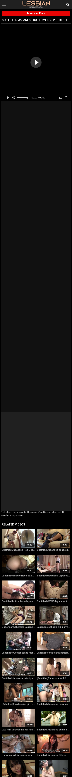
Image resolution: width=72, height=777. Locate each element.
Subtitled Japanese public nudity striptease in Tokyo (53, 729)
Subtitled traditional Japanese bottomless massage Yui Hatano (53, 575)
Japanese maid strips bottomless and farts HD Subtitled (18, 575)
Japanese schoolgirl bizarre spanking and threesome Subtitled (53, 627)
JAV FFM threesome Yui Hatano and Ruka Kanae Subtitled (18, 729)
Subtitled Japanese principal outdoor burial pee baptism (18, 678)
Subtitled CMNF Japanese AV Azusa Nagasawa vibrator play (53, 601)
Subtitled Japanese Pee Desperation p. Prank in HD (18, 549)
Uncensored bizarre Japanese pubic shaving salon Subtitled (18, 627)
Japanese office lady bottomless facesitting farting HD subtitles (53, 652)
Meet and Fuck (36, 13)
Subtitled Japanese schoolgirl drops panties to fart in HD (53, 549)
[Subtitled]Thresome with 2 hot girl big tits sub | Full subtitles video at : (53, 678)
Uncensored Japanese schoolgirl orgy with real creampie (18, 755)
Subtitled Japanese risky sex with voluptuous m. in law (53, 704)
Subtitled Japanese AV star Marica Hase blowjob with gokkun (53, 755)
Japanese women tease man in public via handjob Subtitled (18, 652)
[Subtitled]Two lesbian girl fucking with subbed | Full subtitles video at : (18, 704)
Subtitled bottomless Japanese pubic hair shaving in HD (18, 601)
